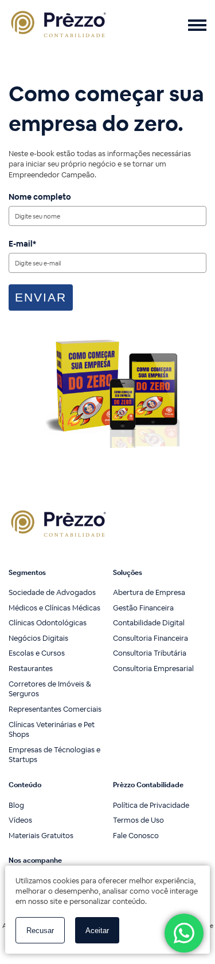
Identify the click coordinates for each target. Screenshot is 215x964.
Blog (16, 805)
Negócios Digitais (38, 638)
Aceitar (97, 930)
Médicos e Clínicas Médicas (54, 608)
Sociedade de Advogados (52, 592)
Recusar (40, 930)
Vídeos (20, 820)
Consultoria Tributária (149, 653)
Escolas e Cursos (37, 653)
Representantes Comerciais (55, 709)
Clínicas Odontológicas (48, 623)
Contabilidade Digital (149, 623)
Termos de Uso (138, 820)
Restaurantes (31, 668)
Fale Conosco (136, 835)
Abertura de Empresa (149, 592)
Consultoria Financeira (150, 638)
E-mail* (22, 244)
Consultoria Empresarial (153, 668)
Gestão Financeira (143, 608)
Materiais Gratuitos (41, 835)
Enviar (41, 297)
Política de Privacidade (151, 805)
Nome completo (40, 197)
